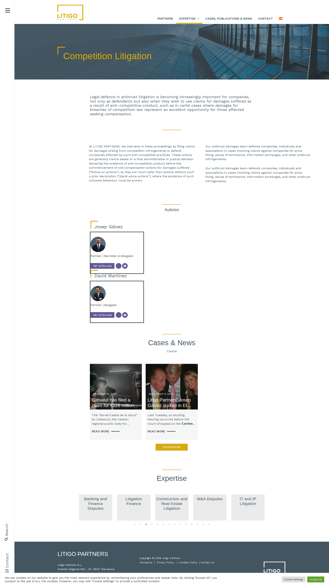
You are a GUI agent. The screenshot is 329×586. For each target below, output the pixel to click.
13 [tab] (203, 524)
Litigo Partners (171, 558)
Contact (7, 560)
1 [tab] (135, 524)
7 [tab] (169, 524)
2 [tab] (140, 524)
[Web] (118, 266)
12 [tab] (197, 524)
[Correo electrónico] (125, 266)
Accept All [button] (316, 579)
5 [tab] (157, 524)
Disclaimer (146, 562)
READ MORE (100, 431)
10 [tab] (186, 524)
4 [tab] (152, 524)
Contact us (207, 562)
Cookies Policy (188, 562)
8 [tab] (174, 524)
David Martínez (110, 275)
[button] (6, 532)
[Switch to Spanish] (280, 18)
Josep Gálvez (108, 226)
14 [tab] (209, 524)
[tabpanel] (96, 508)
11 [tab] (192, 524)
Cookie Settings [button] (293, 579)
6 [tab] (163, 524)
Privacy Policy (165, 562)
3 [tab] (146, 524)
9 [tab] (180, 524)
